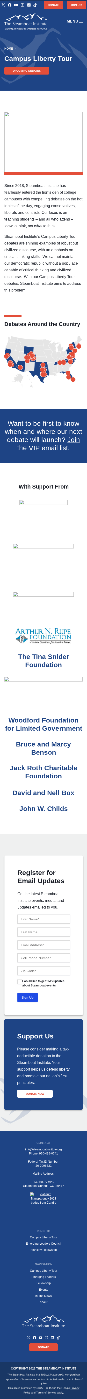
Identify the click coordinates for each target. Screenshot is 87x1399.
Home (8, 48)
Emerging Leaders (43, 1277)
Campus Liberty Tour (43, 1237)
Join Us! (76, 5)
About (43, 1302)
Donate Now (35, 1093)
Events (43, 1289)
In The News (43, 1296)
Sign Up (28, 997)
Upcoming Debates (27, 70)
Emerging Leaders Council (43, 1243)
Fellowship (43, 1283)
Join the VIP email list (48, 444)
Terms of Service (46, 1392)
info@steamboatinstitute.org (43, 1149)
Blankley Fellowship (43, 1250)
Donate (53, 5)
